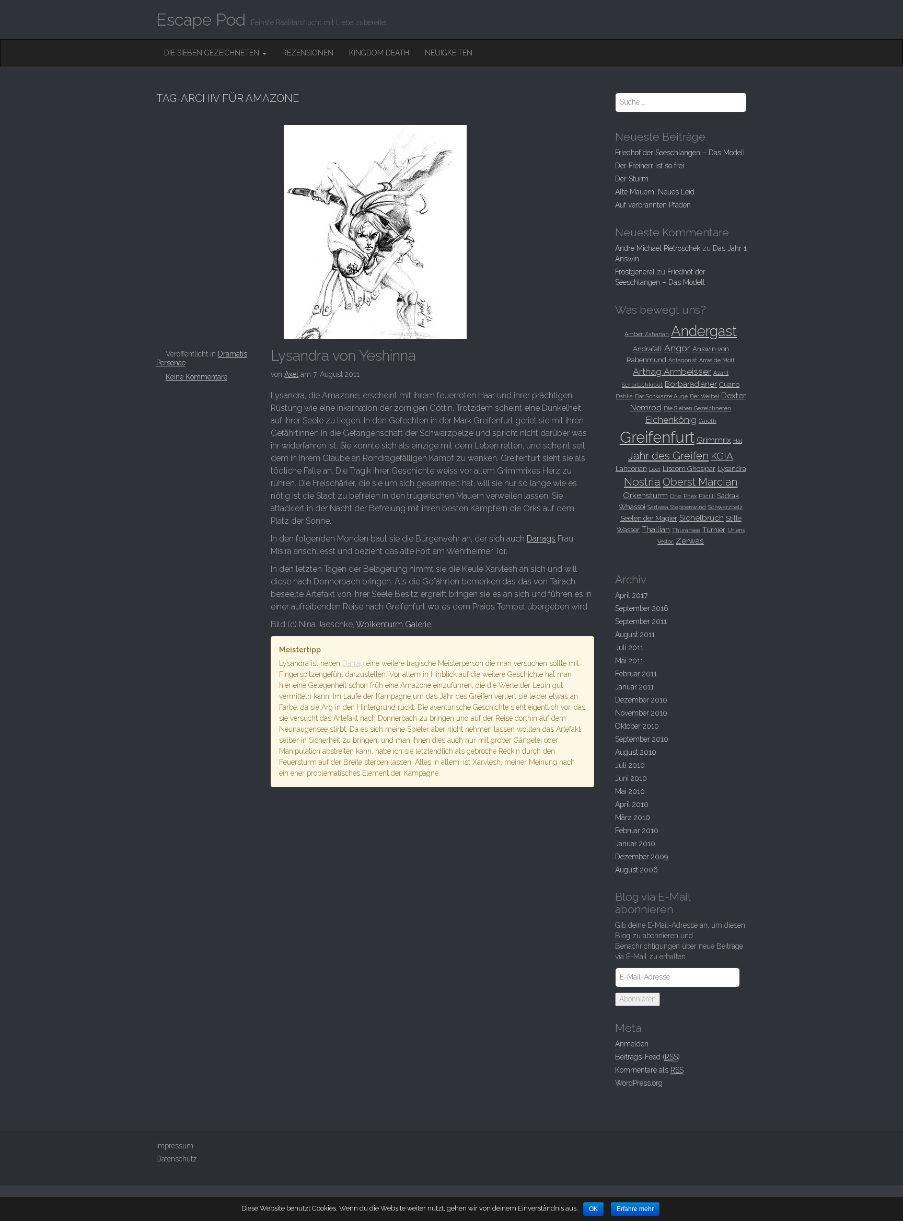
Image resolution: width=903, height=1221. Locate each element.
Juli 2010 (630, 765)
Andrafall (647, 348)
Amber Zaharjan (646, 334)
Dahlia (624, 396)
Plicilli (707, 496)
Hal (737, 440)
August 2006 (636, 870)
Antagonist (682, 360)
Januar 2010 (635, 843)
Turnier (713, 529)
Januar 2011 (634, 687)
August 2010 (635, 752)
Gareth (707, 421)
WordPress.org (639, 1083)
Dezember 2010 (641, 700)
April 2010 (632, 804)
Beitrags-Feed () (647, 1057)
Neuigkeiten (448, 53)
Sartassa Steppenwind (676, 507)
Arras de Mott (717, 360)
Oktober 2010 (637, 726)
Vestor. (665, 541)
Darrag (353, 663)
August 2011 (635, 634)
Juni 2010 (631, 778)
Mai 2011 (629, 660)
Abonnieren (637, 999)
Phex (690, 496)
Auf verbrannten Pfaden (653, 205)
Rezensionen (307, 53)
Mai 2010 (630, 791)
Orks (675, 496)
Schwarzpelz (725, 507)
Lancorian (631, 468)
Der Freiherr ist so (649, 166)
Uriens (736, 530)
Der (632, 179)
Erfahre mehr (635, 1209)
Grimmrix (714, 440)
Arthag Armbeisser (672, 371)
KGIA (722, 456)
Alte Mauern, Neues (654, 192)
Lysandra (731, 468)
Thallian (656, 529)
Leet (655, 469)
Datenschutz (176, 1159)
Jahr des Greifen (668, 456)
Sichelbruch (701, 518)
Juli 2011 (629, 647)
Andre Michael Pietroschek (657, 248)
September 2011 (641, 621)
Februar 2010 (636, 830)
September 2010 (641, 739)
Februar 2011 (636, 674)
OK (593, 1209)
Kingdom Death (379, 53)
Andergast (704, 330)
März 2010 (632, 817)
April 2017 (631, 595)
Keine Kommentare (196, 377)
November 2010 (641, 713)
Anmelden (632, 1044)
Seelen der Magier (648, 518)
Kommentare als (649, 1070)
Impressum (174, 1146)
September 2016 (641, 608)
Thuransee (686, 530)
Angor (677, 348)
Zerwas (690, 541)
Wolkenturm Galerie (393, 624)
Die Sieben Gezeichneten (212, 53)
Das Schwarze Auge (661, 396)
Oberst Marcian (700, 482)
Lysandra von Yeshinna (343, 355)
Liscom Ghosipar (689, 468)
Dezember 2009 (641, 857)
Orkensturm (645, 495)
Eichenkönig (671, 419)
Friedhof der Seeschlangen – (680, 152)
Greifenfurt (657, 437)
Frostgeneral (635, 272)
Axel (291, 374)
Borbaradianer (691, 384)
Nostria (642, 481)
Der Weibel (704, 396)
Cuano (729, 384)
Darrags (541, 539)
